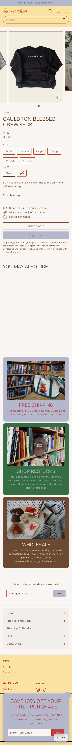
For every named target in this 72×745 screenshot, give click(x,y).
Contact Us (9, 672)
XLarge (54, 151)
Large (39, 151)
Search (7, 667)
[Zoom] (58, 97)
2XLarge (10, 160)
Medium (24, 151)
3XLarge (27, 160)
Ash (22, 174)
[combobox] (36, 19)
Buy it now (36, 235)
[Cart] (58, 11)
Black (9, 173)
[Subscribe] (58, 732)
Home (6, 112)
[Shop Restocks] (36, 446)
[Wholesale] (36, 519)
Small (9, 151)
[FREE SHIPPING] (36, 380)
